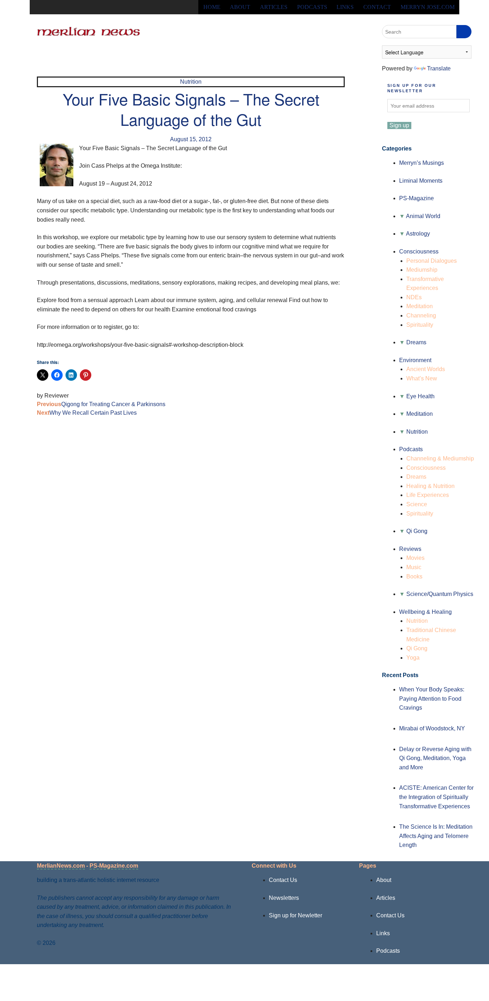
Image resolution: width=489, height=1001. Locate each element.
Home (212, 7)
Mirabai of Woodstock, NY (432, 728)
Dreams (416, 342)
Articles (273, 7)
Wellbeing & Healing (425, 612)
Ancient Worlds (425, 369)
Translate (439, 68)
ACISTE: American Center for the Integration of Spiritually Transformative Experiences (436, 797)
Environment (415, 360)
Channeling (421, 315)
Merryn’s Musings (421, 163)
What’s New (421, 378)
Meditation (419, 306)
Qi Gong (416, 531)
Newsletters (284, 898)
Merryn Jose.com (428, 7)
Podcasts (312, 7)
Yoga (413, 658)
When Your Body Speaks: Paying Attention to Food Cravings (431, 698)
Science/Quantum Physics (439, 594)
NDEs (414, 297)
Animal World (423, 216)
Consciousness (419, 251)
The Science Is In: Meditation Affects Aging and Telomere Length (436, 836)
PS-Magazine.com (113, 866)
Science (416, 504)
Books (414, 576)
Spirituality (419, 325)
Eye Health (420, 396)
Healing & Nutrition (430, 486)
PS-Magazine (416, 198)
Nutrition (191, 82)
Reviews (410, 549)
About (240, 7)
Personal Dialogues (431, 261)
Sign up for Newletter (295, 915)
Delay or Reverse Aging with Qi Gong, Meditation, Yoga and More (435, 758)
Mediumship (421, 270)
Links (345, 7)
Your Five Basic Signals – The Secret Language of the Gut (191, 108)
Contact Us (283, 880)
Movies (415, 558)
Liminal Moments (420, 181)
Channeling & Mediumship (440, 458)
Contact (377, 7)
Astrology (418, 234)
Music (413, 567)
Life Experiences (427, 495)
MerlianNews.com (61, 866)
